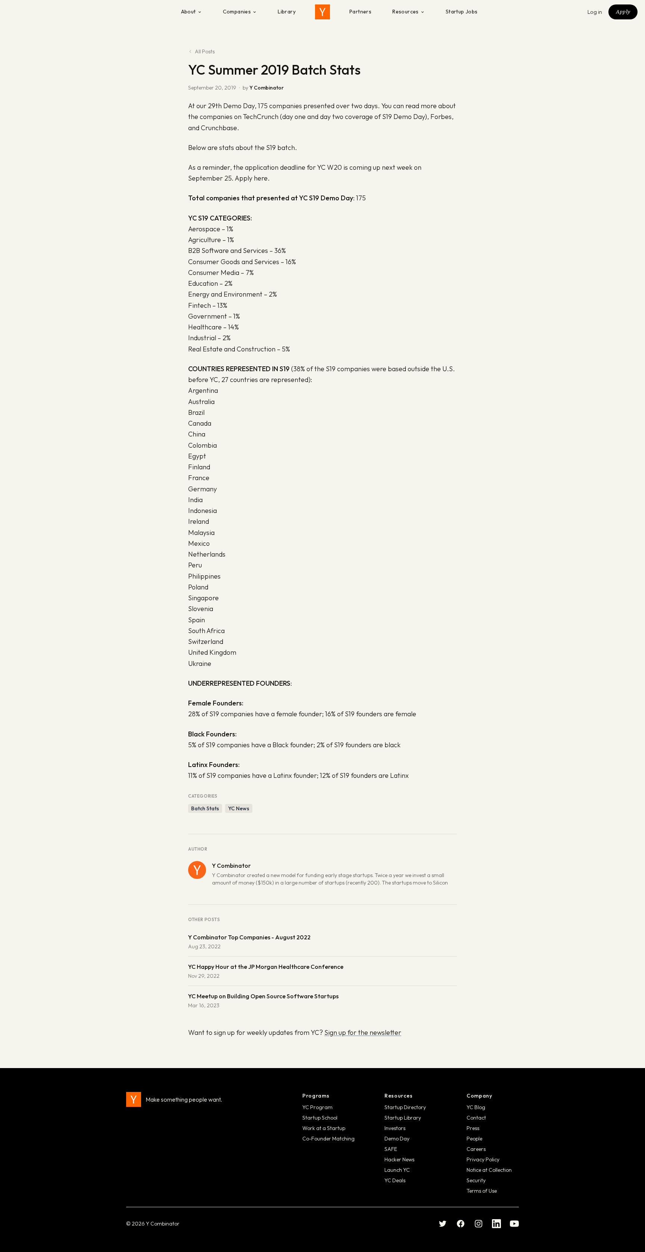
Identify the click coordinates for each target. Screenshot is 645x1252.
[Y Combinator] (322, 11)
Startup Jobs (462, 11)
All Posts (205, 51)
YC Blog (476, 1107)
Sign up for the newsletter (362, 1032)
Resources (405, 11)
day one (294, 116)
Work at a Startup (323, 1128)
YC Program (317, 1107)
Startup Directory (405, 1107)
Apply (623, 11)
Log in (595, 12)
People (474, 1138)
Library (287, 11)
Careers (476, 1149)
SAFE (390, 1149)
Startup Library (402, 1117)
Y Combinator (266, 87)
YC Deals (394, 1180)
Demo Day (396, 1138)
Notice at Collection (489, 1170)
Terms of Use (482, 1190)
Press (473, 1128)
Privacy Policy (483, 1159)
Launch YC (397, 1170)
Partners (360, 11)
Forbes (441, 116)
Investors (394, 1128)
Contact (476, 1117)
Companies (237, 11)
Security (476, 1180)
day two (331, 116)
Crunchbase (219, 127)
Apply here (251, 178)
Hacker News (399, 1159)
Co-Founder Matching (328, 1138)
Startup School (319, 1117)
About (188, 11)
